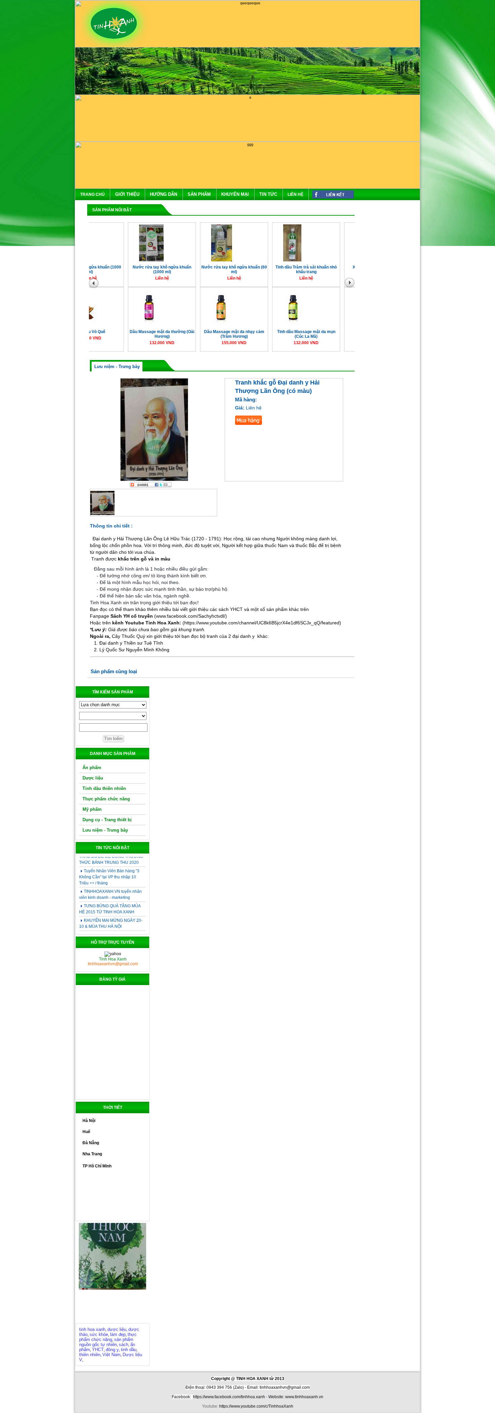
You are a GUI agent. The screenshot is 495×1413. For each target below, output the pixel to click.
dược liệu (116, 1329)
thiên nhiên (89, 1354)
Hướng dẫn (163, 194)
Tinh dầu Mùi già (269, 270)
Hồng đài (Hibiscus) (125, 334)
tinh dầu (128, 1349)
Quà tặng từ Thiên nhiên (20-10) (113, 921)
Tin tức (268, 194)
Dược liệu (92, 778)
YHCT (98, 1349)
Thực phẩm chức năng (106, 798)
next (351, 284)
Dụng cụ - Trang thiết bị (107, 819)
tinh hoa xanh (92, 1329)
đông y (112, 1349)
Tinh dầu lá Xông (197, 270)
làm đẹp (118, 1334)
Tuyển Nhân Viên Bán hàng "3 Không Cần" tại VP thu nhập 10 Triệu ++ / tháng (109, 863)
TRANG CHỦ (92, 194)
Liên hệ (295, 194)
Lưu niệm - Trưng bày (105, 830)
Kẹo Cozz (341, 270)
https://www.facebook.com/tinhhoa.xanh (229, 1396)
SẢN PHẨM (199, 194)
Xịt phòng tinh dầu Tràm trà (125, 270)
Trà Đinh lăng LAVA (341, 334)
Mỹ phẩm (92, 809)
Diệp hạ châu (269, 334)
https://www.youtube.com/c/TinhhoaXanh (256, 1406)
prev (94, 284)
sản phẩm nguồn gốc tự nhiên (106, 1342)
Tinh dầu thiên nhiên (104, 788)
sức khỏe (99, 1334)
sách (123, 1344)
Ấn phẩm (91, 767)
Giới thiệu (127, 194)
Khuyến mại (235, 194)
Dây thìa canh (197, 334)
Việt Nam (111, 1354)
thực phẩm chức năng (108, 1337)
